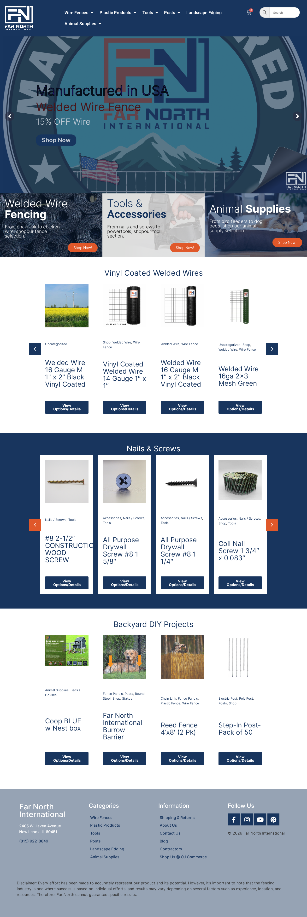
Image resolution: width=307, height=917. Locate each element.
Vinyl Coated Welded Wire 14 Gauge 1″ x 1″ (66, 375)
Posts (169, 12)
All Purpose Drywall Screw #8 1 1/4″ (121, 550)
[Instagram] (247, 819)
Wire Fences (76, 12)
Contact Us (170, 833)
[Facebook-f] (234, 819)
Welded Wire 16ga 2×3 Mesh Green (181, 376)
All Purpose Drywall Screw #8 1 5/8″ (63, 550)
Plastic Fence (170, 703)
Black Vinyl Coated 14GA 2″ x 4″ (239, 374)
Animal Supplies (80, 23)
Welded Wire (64, 342)
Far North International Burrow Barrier (122, 726)
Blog (164, 841)
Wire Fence (132, 344)
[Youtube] (260, 819)
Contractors (171, 849)
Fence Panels (113, 694)
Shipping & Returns (177, 817)
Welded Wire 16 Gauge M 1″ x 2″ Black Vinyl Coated (123, 373)
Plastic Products (115, 12)
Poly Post (246, 698)
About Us (168, 825)
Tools (147, 12)
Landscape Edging (204, 12)
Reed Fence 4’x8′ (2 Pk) (179, 728)
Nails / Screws (76, 518)
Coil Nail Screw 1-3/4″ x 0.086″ (239, 551)
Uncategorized (172, 345)
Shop (49, 342)
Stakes (127, 698)
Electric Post (227, 698)
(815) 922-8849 (33, 841)
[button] (35, 349)
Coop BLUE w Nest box (63, 724)
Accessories (54, 518)
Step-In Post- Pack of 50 (239, 728)
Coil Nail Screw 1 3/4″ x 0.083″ (181, 551)
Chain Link (168, 698)
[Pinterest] (273, 819)
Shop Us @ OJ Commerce (183, 856)
